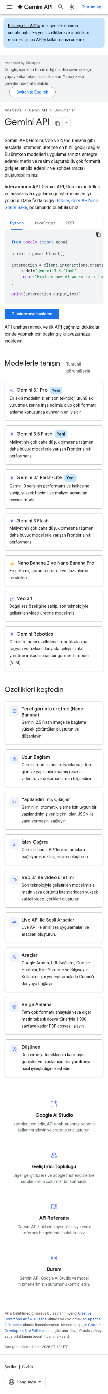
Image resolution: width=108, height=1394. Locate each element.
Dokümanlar (64, 110)
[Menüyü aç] (9, 7)
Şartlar (11, 1367)
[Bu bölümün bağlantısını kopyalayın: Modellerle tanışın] (10, 373)
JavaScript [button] (44, 223)
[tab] (17, 223)
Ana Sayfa (13, 110)
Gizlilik (27, 1367)
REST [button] (70, 223)
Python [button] (17, 223)
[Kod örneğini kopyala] (98, 234)
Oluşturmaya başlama (32, 314)
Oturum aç (91, 7)
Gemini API (38, 110)
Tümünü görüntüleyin (78, 368)
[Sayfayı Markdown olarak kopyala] (57, 123)
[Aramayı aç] (60, 6)
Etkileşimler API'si (24, 25)
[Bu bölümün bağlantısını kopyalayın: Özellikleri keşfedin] (69, 690)
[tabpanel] (54, 267)
